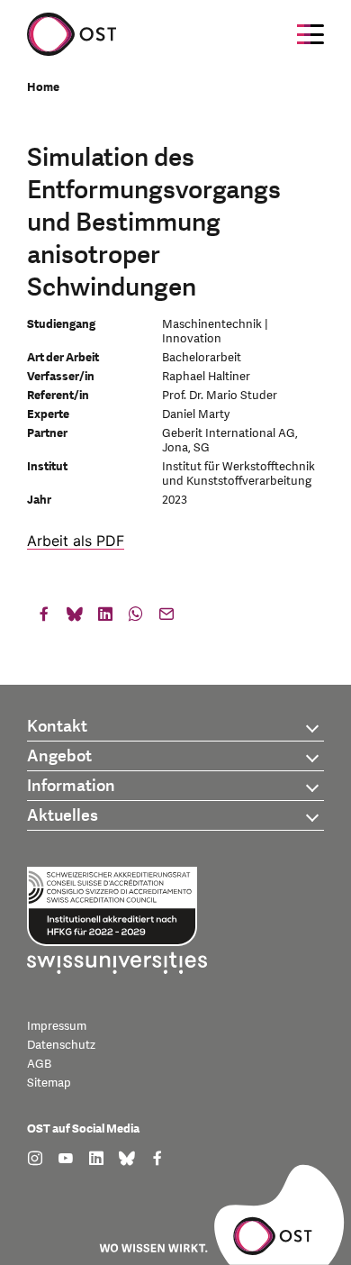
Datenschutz (61, 1045)
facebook (44, 618)
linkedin (105, 618)
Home (43, 87)
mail (166, 618)
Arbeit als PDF (75, 541)
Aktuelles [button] (62, 816)
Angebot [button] (59, 756)
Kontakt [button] (57, 726)
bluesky (75, 618)
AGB (39, 1064)
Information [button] (71, 786)
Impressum (56, 1026)
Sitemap (49, 1083)
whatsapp (136, 618)
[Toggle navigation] (310, 34)
